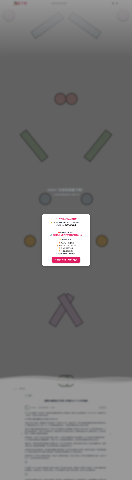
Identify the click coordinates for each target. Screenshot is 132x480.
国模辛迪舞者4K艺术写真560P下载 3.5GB (67, 235)
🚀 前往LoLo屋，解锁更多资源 (66, 260)
